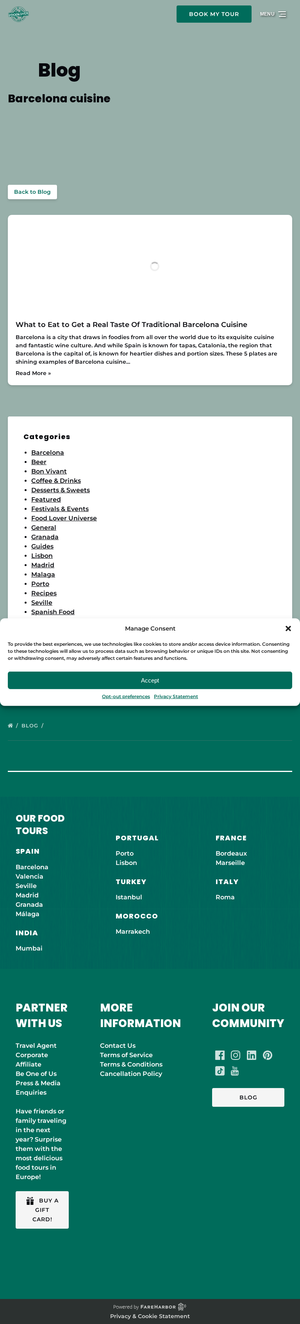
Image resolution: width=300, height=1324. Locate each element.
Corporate (32, 1055)
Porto (40, 584)
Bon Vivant (49, 471)
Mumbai (29, 948)
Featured (46, 499)
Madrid (42, 565)
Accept (150, 680)
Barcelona (47, 452)
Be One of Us (36, 1073)
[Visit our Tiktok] (220, 1071)
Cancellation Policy (131, 1073)
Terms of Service (126, 1055)
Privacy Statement (176, 696)
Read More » (33, 373)
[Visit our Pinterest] (267, 1055)
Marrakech (133, 931)
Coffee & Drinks (56, 480)
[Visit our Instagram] (235, 1055)
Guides (42, 546)
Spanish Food (53, 612)
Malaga (43, 574)
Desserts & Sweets (60, 490)
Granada (45, 537)
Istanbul (129, 897)
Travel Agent (36, 1045)
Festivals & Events (60, 509)
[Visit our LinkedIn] (251, 1055)
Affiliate (28, 1064)
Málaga (27, 914)
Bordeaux (231, 853)
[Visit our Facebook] (220, 1055)
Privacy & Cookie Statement (150, 1316)
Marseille (230, 863)
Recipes (44, 593)
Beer (38, 462)
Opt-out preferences (126, 696)
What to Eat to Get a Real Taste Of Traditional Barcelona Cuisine (131, 324)
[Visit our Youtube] (235, 1071)
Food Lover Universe (64, 518)
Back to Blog (32, 191)
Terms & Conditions (131, 1064)
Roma (225, 897)
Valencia (29, 876)
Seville (41, 602)
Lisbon (42, 555)
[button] (288, 629)
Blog (30, 725)
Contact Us (118, 1045)
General (43, 527)
